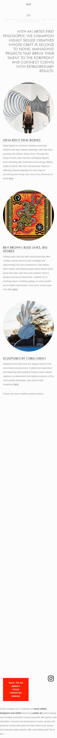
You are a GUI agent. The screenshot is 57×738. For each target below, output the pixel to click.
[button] (9, 407)
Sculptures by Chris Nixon (24, 358)
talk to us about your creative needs (16, 689)
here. (11, 178)
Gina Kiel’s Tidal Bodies (22, 140)
